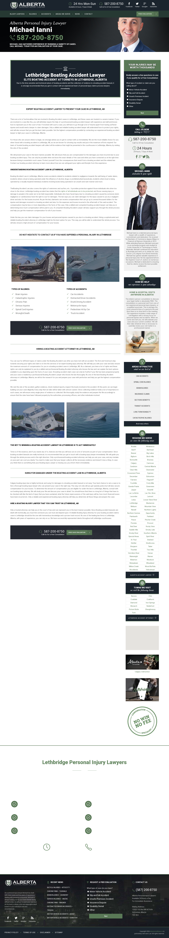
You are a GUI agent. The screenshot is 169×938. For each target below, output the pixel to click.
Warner (150, 556)
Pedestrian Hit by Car (80, 309)
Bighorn (134, 456)
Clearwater (150, 470)
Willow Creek (134, 566)
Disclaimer (45, 932)
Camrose (150, 463)
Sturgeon (133, 546)
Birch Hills (150, 456)
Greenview (150, 486)
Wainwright (134, 556)
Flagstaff (150, 480)
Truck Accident (77, 313)
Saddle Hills (133, 530)
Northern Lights (150, 510)
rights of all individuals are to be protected (77, 191)
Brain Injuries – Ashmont (57, 895)
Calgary (133, 463)
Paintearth (133, 516)
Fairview (134, 480)
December (133, 476)
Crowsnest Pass (133, 473)
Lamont (150, 496)
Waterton (133, 560)
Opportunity (150, 513)
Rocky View (150, 526)
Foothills (133, 483)
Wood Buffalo (150, 566)
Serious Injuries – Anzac (57, 899)
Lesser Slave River (150, 500)
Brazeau (150, 460)
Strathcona (150, 543)
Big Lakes (150, 453)
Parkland (150, 516)
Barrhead (150, 450)
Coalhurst (150, 599)
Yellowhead (150, 570)
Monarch (133, 606)
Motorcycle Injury (79, 305)
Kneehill (150, 490)
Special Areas (134, 536)
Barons (134, 596)
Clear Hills (133, 470)
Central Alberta (150, 466)
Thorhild (134, 550)
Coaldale (134, 599)
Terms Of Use (29, 932)
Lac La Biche (134, 493)
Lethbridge (134, 503)
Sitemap (59, 932)
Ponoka (134, 523)
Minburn (134, 506)
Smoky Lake (150, 530)
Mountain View (150, 506)
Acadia (133, 446)
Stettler (133, 543)
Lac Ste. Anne (150, 493)
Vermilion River (133, 553)
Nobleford (150, 606)
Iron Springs (150, 603)
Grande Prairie (133, 486)
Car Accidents (77, 294)
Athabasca (150, 446)
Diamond (133, 603)
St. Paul (133, 540)
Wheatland (150, 563)
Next (142, 113)
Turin (134, 613)
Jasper (133, 490)
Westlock (150, 560)
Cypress (150, 473)
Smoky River (133, 533)
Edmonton (150, 476)
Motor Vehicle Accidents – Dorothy (62, 918)
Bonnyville (133, 460)
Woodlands (133, 570)
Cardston (133, 466)
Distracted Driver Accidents (83, 298)
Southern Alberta (150, 533)
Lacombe (133, 496)
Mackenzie (150, 503)
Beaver (133, 453)
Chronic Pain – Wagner (56, 903)
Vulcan (150, 553)
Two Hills (150, 550)
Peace (133, 520)
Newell (133, 510)
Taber (150, 546)
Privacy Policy (12, 932)
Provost (150, 523)
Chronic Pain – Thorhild (57, 891)
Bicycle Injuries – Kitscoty (58, 887)
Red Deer (133, 526)
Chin (150, 596)
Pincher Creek (150, 520)
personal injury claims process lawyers (95, 86)
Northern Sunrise (133, 513)
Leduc (133, 500)
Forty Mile (150, 483)
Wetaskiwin (133, 563)
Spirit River (150, 536)
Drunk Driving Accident (81, 302)
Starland (150, 540)
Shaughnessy (150, 609)
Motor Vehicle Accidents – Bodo (60, 914)
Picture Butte (134, 609)
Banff (134, 450)
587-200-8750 (39, 38)
